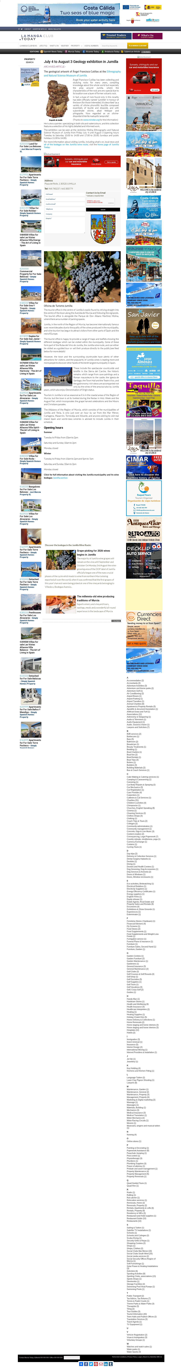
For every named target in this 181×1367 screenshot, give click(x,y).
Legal (140, 1357)
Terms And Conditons (119, 1357)
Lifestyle (43, 45)
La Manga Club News (28, 45)
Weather (65, 45)
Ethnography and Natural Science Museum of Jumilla (82, 73)
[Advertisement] (144, 595)
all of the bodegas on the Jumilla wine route (66, 144)
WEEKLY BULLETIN (54, 29)
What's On (54, 45)
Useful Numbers (91, 45)
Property (75, 45)
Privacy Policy (132, 1357)
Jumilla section (60, 477)
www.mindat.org (91, 119)
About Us (146, 1357)
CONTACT (27, 29)
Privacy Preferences (72, 1357)
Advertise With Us (156, 1357)
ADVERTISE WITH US (39, 29)
